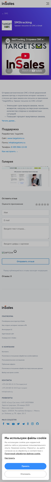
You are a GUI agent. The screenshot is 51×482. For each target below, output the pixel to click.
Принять (25, 466)
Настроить (10, 458)
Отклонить (25, 474)
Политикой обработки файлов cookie (23, 454)
